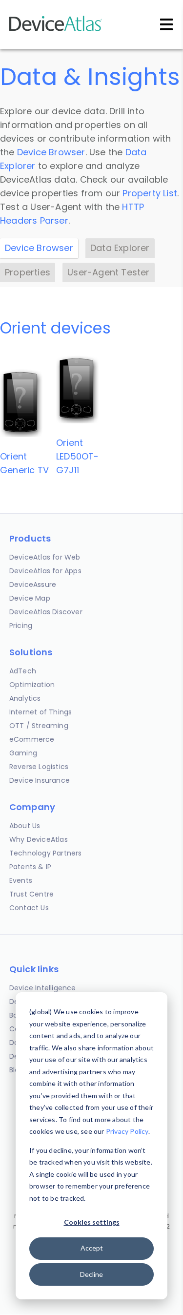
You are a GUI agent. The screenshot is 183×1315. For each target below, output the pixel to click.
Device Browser (51, 152)
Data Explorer (120, 248)
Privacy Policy (127, 1131)
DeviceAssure (32, 584)
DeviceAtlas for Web (45, 557)
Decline (91, 1274)
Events (20, 880)
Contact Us (29, 908)
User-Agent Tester (108, 272)
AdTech (22, 671)
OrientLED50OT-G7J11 (77, 456)
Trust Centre (31, 894)
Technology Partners (45, 853)
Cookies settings (92, 1222)
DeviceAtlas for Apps (45, 571)
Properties (27, 272)
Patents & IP (30, 867)
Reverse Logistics (38, 767)
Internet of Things (40, 712)
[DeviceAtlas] (55, 30)
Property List (149, 193)
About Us (25, 826)
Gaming (23, 753)
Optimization (32, 684)
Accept (92, 1248)
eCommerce (32, 739)
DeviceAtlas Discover (45, 612)
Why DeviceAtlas (38, 839)
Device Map (29, 598)
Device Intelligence (42, 988)
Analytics (25, 698)
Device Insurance (39, 780)
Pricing (20, 625)
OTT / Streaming (38, 726)
